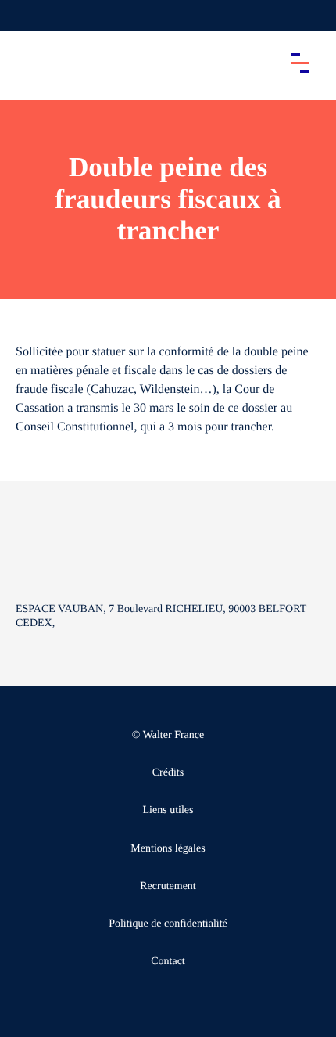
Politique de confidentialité (168, 924)
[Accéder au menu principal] (300, 62)
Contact (168, 961)
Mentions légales (167, 849)
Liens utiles (168, 810)
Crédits (168, 773)
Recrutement (168, 886)
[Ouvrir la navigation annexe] (25, 15)
